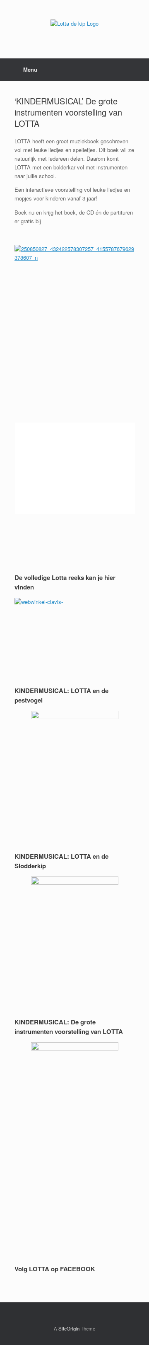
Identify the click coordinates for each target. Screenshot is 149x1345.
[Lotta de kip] (74, 23)
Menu (30, 69)
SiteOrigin (68, 1328)
